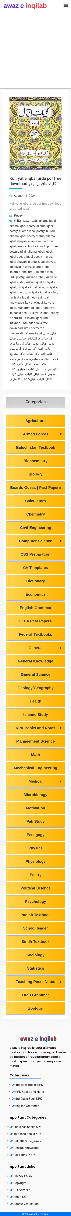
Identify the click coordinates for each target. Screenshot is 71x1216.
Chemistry (35, 514)
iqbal (48, 251)
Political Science (35, 888)
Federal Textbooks (35, 634)
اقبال (54, 333)
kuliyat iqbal (34, 282)
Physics (35, 848)
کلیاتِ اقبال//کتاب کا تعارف (26, 379)
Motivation (35, 808)
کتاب (20, 364)
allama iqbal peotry (22, 226)
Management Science (35, 741)
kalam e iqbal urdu (21, 272)
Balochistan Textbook (35, 447)
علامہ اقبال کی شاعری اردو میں (30, 348)
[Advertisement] (35, 53)
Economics (36, 594)
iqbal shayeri (46, 262)
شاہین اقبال (18, 338)
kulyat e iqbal (34, 302)
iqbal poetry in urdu (39, 256)
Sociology (35, 955)
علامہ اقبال (48, 343)
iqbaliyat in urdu (20, 267)
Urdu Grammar (35, 995)
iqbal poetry (17, 256)
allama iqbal (47, 221)
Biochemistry (35, 461)
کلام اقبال (40, 374)
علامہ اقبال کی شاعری (25, 343)
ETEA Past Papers (35, 621)
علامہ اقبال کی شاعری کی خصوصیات (34, 359)
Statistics (35, 968)
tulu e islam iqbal (30, 318)
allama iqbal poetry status (26, 236)
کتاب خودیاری (25, 369)
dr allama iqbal (34, 251)
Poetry (18, 215)
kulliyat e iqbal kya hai (42, 292)
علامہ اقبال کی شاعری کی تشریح (31, 353)
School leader (35, 928)
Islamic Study (35, 714)
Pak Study (36, 821)
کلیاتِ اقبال (25, 374)
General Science (35, 674)
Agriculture (35, 421)
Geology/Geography (35, 688)
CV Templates (35, 568)
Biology (35, 474)
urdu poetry (31, 328)
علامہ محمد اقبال (36, 364)
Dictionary (35, 581)
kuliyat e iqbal (35, 277)
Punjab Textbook (35, 915)
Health (35, 701)
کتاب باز (41, 369)
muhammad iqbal (29, 308)
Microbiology (35, 795)
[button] (66, 5)
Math (35, 755)
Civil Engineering (35, 528)
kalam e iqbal (41, 267)
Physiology (36, 861)
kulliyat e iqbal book (30, 287)
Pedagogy (35, 835)
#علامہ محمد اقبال (26, 221)
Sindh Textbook (36, 942)
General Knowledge (35, 661)
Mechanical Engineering (35, 768)
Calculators (35, 501)
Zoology (35, 1008)
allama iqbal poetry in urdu (37, 231)
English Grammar (35, 608)
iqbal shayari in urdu (23, 262)
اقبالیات (32, 338)
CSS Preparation (35, 554)
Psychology (35, 901)
